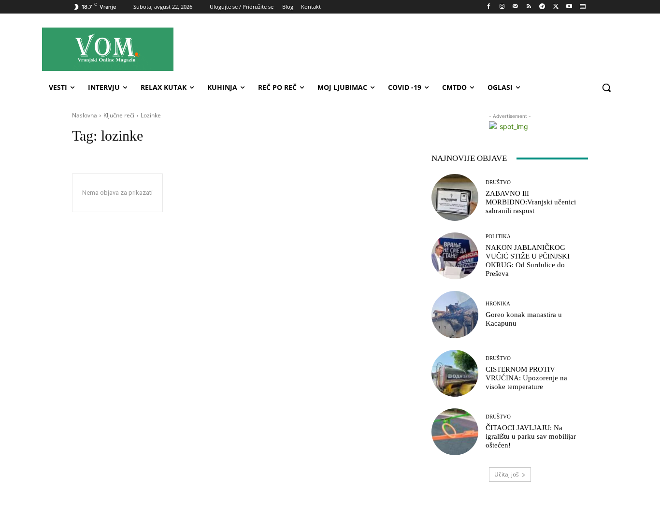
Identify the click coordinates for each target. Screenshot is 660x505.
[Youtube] (568, 7)
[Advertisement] (416, 49)
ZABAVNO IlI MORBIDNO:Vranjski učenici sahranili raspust (531, 202)
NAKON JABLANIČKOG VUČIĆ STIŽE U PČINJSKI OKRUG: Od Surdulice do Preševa (528, 260)
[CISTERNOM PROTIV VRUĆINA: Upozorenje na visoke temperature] (454, 373)
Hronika (498, 303)
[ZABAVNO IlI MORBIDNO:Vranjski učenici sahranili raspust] (454, 197)
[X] (555, 7)
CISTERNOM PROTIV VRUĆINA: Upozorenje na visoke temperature (526, 377)
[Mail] (515, 7)
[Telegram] (542, 7)
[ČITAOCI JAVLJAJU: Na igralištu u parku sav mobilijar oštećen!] (454, 431)
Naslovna (84, 115)
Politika (498, 236)
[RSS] (528, 7)
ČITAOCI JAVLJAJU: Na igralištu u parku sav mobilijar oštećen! (531, 436)
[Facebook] (488, 7)
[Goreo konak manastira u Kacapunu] (454, 314)
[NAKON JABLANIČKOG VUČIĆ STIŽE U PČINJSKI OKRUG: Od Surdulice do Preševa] (454, 255)
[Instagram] (501, 7)
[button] (606, 87)
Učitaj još (506, 474)
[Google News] (582, 7)
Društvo (498, 182)
